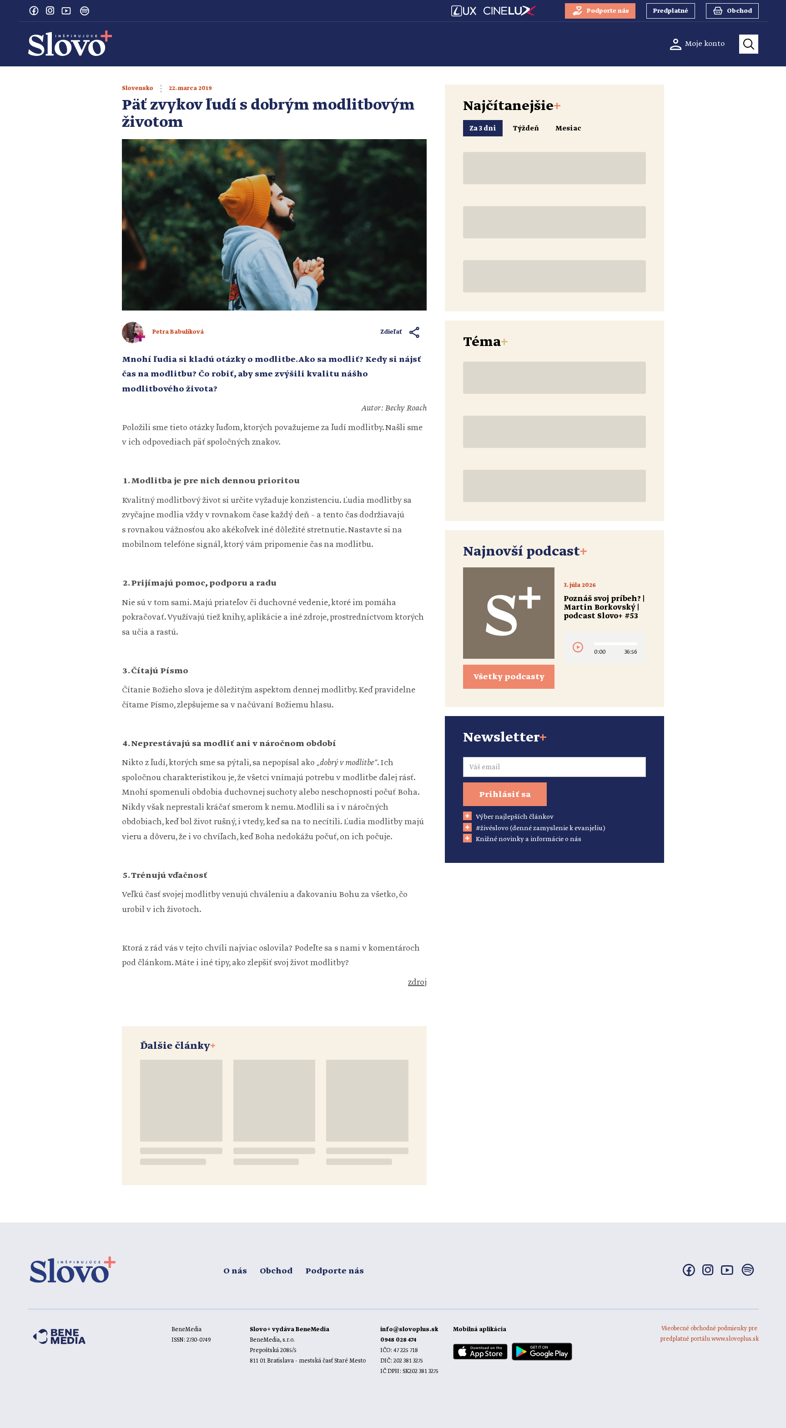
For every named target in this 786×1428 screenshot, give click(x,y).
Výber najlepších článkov (515, 817)
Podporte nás (334, 1271)
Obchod (276, 1271)
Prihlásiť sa (505, 794)
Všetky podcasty (509, 676)
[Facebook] (33, 10)
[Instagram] (50, 10)
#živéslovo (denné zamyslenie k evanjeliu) (540, 828)
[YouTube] (66, 10)
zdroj (417, 982)
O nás (235, 1271)
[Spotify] (84, 10)
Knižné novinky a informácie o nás (528, 839)
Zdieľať (391, 332)
